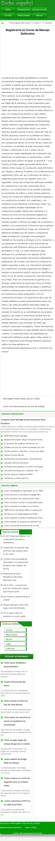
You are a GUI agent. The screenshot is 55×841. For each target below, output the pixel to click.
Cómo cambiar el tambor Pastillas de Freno (23, 518)
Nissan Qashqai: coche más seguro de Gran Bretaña (15, 606)
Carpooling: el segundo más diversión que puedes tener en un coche (16, 550)
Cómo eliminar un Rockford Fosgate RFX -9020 (22, 495)
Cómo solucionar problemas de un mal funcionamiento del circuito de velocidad (22, 526)
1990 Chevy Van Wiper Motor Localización (23, 510)
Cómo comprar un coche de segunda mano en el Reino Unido (17, 782)
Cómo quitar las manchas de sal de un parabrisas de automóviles (17, 721)
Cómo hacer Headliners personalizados (15, 665)
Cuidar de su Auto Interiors (16, 478)
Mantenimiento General (10, 827)
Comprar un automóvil (39, 9)
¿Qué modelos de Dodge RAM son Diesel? (15, 761)
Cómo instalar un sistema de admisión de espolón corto (22, 522)
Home (8, 9)
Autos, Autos (31, 827)
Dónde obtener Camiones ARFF (18, 474)
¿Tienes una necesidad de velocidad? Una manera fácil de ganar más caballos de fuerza (15, 564)
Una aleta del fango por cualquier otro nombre (21, 471)
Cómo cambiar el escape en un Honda (21, 506)
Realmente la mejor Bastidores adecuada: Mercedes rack (13, 576)
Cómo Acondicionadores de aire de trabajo (24, 406)
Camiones (10, 648)
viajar (8, 644)
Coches (8, 15)
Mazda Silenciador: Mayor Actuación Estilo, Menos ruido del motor (23, 440)
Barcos (39, 15)
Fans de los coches (31, 823)
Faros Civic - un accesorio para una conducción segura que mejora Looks (16, 588)
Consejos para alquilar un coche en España (23, 466)
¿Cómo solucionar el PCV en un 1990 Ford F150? (17, 803)
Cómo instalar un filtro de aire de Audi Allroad (16, 703)
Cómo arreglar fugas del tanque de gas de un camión (17, 742)
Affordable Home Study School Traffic (22, 398)
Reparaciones (24, 9)
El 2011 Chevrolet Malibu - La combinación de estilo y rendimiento (16, 539)
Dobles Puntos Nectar (14, 455)
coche (36, 23)
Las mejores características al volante (16, 598)
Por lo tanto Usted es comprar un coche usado (14, 614)
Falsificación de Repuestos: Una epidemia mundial (23, 459)
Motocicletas (24, 15)
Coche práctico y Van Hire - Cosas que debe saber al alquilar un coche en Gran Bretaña (24, 451)
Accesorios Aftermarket (10, 823)
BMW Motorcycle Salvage (15, 436)
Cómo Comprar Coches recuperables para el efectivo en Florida (23, 503)
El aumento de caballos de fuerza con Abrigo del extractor (21, 444)
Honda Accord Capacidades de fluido (20, 514)
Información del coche (20, 23)
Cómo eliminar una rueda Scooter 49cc (22, 498)
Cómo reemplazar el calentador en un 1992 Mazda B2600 (23, 491)
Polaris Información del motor (14, 684)
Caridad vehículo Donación (16, 463)
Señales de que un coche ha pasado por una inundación (24, 448)
